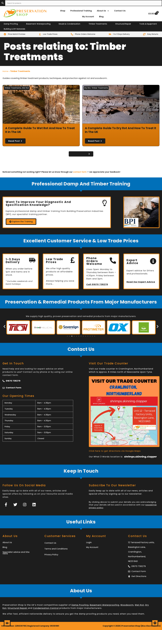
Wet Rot (25, 88)
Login (89, 542)
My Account (88, 16)
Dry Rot (87, 88)
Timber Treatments (98, 23)
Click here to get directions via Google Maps (115, 451)
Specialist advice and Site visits (16, 553)
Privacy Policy (51, 554)
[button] (4, 326)
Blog (101, 16)
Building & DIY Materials (14, 29)
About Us (101, 10)
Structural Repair (123, 23)
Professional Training (81, 10)
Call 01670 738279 (97, 284)
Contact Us (120, 10)
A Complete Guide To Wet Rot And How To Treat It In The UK (40, 130)
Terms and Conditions (56, 548)
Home (5, 71)
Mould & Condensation (69, 23)
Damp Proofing (11, 23)
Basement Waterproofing (38, 23)
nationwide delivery (40, 613)
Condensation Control (46, 608)
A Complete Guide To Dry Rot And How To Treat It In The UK (120, 130)
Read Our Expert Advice (141, 281)
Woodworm (127, 604)
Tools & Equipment (148, 23)
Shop (62, 10)
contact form (80, 172)
